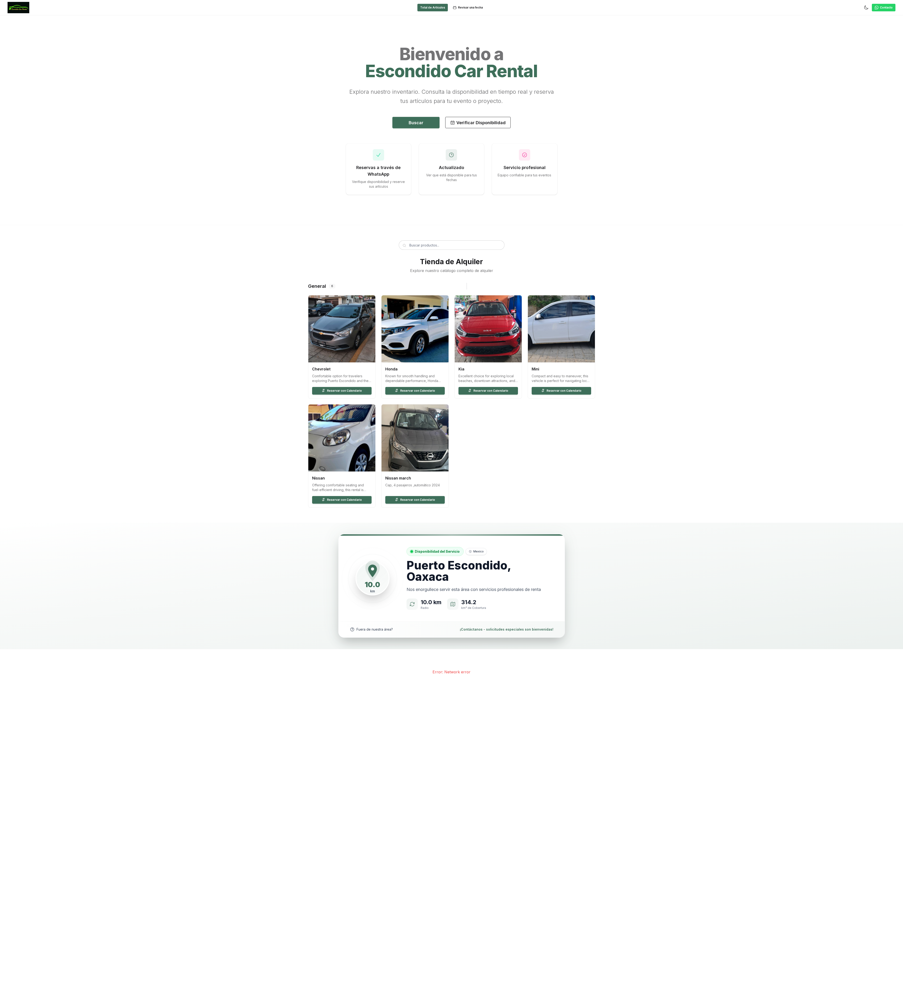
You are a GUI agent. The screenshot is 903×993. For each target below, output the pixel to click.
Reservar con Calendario (344, 390)
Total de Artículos (432, 7)
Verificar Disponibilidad (481, 122)
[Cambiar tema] (866, 7)
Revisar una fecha (470, 7)
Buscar (416, 122)
